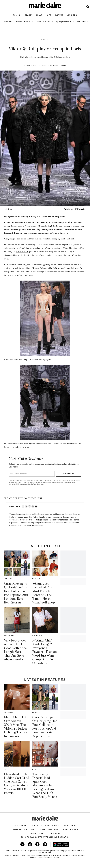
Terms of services (35, 480)
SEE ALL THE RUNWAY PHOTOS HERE (23, 498)
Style (44, 40)
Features (62, 65)
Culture (59, 15)
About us (55, 833)
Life (49, 15)
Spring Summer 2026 (65, 22)
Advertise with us (48, 829)
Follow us (69, 209)
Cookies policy (37, 833)
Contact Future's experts (45, 826)
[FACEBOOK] (23, 506)
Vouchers (72, 15)
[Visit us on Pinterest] (45, 844)
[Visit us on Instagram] (30, 844)
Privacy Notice (72, 480)
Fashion (17, 15)
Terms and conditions (23, 829)
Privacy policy (70, 829)
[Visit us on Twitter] (22, 844)
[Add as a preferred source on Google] (67, 844)
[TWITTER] (26, 506)
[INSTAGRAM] (29, 506)
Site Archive (20, 826)
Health (39, 15)
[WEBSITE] (32, 506)
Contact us (70, 826)
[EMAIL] (36, 506)
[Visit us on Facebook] (37, 844)
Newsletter (81, 209)
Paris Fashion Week (20, 226)
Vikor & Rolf (22, 252)
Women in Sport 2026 (24, 22)
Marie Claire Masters (44, 22)
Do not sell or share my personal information (45, 837)
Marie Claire (31, 65)
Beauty (28, 15)
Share (10, 209)
